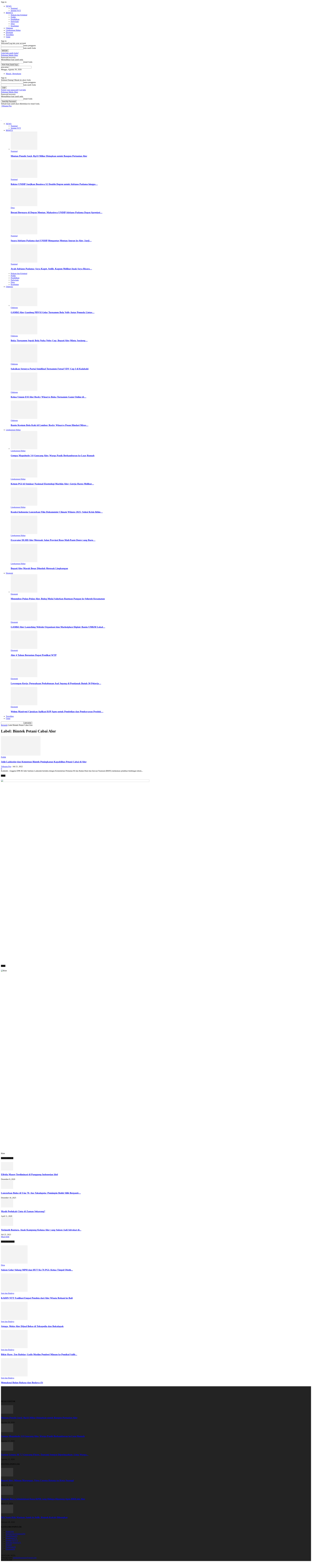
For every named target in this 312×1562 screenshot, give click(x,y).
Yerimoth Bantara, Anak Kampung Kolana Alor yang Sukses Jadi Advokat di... (41, 1230)
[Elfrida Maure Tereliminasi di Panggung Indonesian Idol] (7, 1170)
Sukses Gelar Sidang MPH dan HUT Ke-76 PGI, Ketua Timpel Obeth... (37, 1270)
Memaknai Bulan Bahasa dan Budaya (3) (22, 1382)
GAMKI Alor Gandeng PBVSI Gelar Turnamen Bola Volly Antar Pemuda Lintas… (52, 312)
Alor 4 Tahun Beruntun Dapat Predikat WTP (34, 655)
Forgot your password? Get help (13, 90)
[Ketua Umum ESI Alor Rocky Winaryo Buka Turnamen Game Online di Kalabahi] (24, 390)
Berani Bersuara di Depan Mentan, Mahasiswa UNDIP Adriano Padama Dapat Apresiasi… (56, 212)
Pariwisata (15, 21)
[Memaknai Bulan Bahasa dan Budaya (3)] (14, 1376)
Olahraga (9, 28)
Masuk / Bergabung (13, 74)
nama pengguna (30, 45)
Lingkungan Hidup (13, 30)
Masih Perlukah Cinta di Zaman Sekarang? (23, 1211)
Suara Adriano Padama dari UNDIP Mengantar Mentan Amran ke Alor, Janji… (51, 240)
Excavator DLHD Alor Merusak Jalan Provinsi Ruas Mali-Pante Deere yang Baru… (53, 540)
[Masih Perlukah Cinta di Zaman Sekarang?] (7, 1207)
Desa (13, 24)
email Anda (28, 62)
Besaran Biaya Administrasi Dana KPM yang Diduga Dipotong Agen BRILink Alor (43, 1499)
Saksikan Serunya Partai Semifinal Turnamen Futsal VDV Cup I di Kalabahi (49, 369)
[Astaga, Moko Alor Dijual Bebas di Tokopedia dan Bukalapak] (14, 1319)
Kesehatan (15, 26)
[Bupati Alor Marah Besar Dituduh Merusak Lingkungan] (24, 561)
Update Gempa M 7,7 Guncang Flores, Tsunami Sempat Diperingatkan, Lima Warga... (44, 1454)
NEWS (8, 6)
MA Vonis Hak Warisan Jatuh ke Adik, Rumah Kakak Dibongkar (34, 1517)
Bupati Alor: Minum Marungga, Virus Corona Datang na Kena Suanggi (37, 1480)
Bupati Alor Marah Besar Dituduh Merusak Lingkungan (39, 568)
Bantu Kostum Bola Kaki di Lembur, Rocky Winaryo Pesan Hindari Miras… (49, 425)
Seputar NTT (16, 11)
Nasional (14, 8)
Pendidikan (15, 19)
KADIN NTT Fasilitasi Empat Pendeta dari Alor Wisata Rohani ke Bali (37, 1298)
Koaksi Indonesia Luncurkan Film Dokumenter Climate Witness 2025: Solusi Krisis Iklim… (57, 512)
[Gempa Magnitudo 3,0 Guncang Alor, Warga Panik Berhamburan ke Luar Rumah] (24, 449)
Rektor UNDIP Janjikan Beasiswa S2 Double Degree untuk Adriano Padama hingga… (54, 184)
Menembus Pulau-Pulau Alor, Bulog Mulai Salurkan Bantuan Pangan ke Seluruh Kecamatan (58, 598)
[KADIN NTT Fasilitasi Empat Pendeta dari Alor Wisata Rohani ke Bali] (14, 1291)
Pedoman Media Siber (9, 55)
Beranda (4, 725)
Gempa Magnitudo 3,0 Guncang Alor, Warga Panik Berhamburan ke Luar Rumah (52, 455)
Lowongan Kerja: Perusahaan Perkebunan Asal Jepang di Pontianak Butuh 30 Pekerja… (56, 683)
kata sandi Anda (30, 48)
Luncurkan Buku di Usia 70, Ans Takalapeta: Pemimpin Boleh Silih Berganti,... (41, 1193)
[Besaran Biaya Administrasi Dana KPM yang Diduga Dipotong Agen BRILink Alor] (7, 1494)
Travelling (10, 35)
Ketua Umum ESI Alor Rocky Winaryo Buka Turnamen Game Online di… (48, 397)
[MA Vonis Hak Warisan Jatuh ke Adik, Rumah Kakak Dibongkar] (7, 1513)
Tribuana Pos (6, 766)
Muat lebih (5, 1237)
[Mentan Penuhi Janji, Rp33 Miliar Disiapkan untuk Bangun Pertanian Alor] (24, 149)
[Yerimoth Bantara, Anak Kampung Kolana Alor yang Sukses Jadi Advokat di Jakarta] (7, 1225)
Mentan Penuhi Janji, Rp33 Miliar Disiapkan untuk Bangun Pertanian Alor (49, 156)
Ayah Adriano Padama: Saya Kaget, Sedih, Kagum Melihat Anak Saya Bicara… (51, 268)
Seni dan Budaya (7, 1293)
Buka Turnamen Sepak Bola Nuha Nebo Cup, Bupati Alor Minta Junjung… (49, 340)
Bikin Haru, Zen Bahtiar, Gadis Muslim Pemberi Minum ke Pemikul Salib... (39, 1354)
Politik (13, 17)
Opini (8, 37)
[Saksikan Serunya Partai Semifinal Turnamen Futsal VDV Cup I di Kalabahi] (24, 362)
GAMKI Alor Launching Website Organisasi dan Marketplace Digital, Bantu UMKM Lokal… (58, 627)
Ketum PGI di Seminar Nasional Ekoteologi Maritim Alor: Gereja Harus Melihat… (52, 484)
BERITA (9, 13)
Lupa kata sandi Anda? (10, 53)
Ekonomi (9, 32)
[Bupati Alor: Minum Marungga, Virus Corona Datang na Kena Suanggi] (7, 1476)
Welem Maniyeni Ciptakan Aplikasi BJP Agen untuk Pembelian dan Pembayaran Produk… (57, 711)
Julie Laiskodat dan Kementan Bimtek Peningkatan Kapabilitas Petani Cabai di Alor (44, 761)
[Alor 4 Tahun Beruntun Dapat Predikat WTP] (24, 648)
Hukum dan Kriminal (19, 15)
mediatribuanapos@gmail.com (24, 1558)
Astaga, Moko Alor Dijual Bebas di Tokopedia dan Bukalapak (32, 1326)
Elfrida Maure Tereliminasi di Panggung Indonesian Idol (29, 1174)
